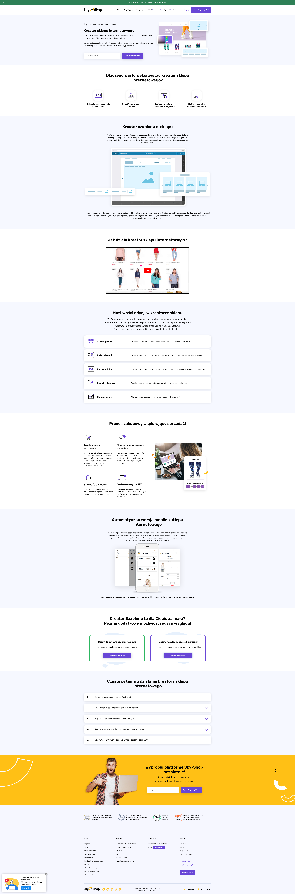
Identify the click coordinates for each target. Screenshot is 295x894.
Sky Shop (92, 25)
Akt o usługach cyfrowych (92, 871)
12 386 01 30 (185, 861)
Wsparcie (166, 10)
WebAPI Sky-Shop (121, 857)
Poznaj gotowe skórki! (117, 655)
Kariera (150, 847)
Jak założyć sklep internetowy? (126, 844)
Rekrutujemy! (159, 847)
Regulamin (87, 864)
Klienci (157, 10)
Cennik (149, 10)
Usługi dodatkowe (89, 854)
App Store (190, 889)
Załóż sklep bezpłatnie (201, 10)
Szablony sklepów (89, 857)
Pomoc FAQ (119, 851)
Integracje (140, 10)
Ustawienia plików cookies (92, 875)
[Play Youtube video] (147, 270)
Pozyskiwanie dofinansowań (125, 861)
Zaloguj (186, 10)
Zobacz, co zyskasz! (178, 655)
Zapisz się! (26, 888)
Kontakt (175, 10)
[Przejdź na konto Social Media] (103, 889)
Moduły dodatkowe (90, 851)
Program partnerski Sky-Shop (157, 844)
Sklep (119, 10)
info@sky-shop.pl (186, 865)
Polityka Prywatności (90, 868)
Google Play (205, 889)
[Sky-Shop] (93, 11)
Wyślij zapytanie (187, 872)
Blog (117, 854)
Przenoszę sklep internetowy (125, 847)
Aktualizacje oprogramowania (93, 861)
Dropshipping (128, 10)
